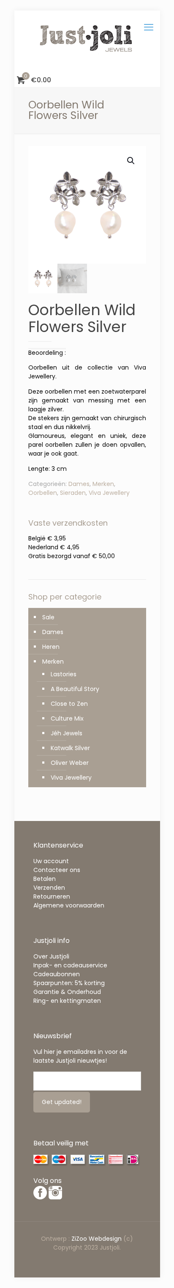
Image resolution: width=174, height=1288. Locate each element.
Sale (48, 617)
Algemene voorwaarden (68, 905)
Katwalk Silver (70, 748)
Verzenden (49, 887)
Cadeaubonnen (56, 974)
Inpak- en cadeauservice (70, 965)
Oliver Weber (70, 763)
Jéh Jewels (66, 733)
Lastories (63, 674)
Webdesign (105, 1238)
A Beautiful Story (75, 689)
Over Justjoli (51, 956)
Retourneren (51, 896)
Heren (51, 647)
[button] (131, 160)
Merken (103, 484)
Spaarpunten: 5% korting (69, 983)
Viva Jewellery (109, 493)
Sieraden (73, 493)
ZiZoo (80, 1238)
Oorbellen (42, 493)
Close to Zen (69, 703)
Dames (79, 484)
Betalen (44, 879)
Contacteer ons (56, 870)
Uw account (51, 861)
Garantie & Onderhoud (67, 992)
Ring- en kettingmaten (67, 1000)
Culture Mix (67, 718)
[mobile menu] (148, 27)
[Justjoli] (87, 42)
